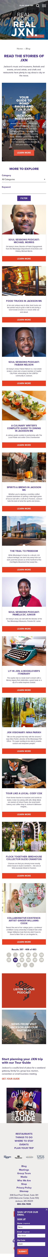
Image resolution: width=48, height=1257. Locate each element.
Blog (24, 1166)
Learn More (24, 152)
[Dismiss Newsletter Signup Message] (46, 1209)
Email (19, 1232)
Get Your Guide (11, 1078)
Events (24, 1144)
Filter (24, 198)
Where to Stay (24, 1141)
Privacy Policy (24, 1187)
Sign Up (21, 1219)
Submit (23, 1251)
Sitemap (24, 1191)
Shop (24, 1184)
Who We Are (24, 1180)
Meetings (24, 1170)
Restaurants (24, 1134)
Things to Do (24, 1137)
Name (19, 1223)
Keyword (6, 187)
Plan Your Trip (26, 6)
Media (24, 1177)
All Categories (8, 179)
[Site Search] (37, 5)
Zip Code (21, 1240)
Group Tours (24, 1173)
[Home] (24, 24)
